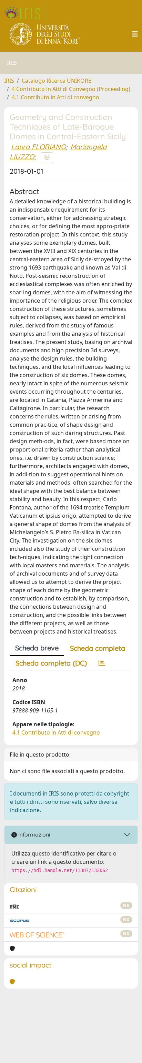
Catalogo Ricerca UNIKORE (56, 80)
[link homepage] (25, 12)
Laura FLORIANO (38, 146)
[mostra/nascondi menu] (135, 34)
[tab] (102, 663)
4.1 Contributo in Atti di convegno (55, 97)
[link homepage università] (45, 34)
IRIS (9, 80)
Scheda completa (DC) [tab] (51, 663)
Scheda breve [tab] (37, 648)
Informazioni (33, 834)
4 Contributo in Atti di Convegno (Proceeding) (71, 89)
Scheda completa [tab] (97, 648)
